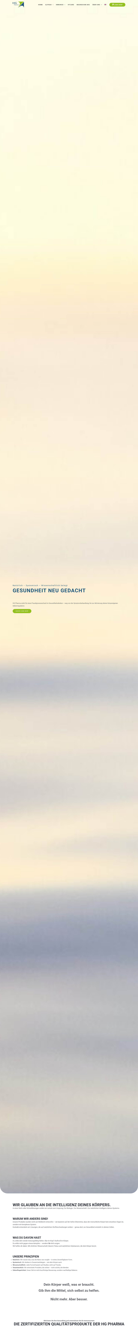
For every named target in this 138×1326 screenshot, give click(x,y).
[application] (52, 4)
